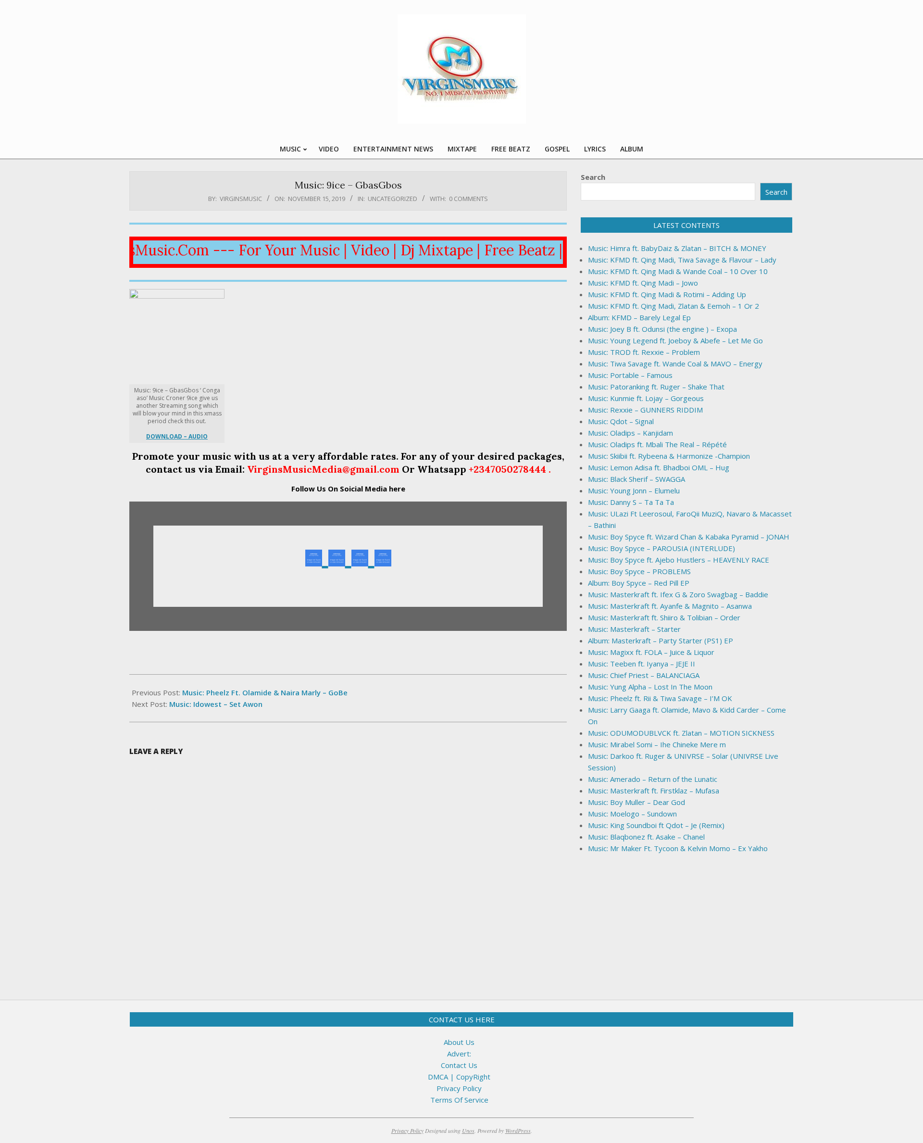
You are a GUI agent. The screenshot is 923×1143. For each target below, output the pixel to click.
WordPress (518, 1130)
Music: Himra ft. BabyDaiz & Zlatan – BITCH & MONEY (677, 248)
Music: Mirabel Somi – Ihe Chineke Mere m (657, 744)
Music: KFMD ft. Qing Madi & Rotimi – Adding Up (667, 294)
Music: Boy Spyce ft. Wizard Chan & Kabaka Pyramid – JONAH (688, 536)
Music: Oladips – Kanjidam (630, 433)
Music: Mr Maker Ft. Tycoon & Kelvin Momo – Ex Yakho (678, 848)
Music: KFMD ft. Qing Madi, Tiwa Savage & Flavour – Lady (682, 259)
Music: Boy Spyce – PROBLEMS (639, 571)
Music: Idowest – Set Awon (215, 704)
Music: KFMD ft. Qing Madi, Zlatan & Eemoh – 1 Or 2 (673, 306)
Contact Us (459, 1065)
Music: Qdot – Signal (621, 421)
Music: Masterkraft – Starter (634, 629)
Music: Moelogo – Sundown (632, 813)
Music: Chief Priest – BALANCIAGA (643, 675)
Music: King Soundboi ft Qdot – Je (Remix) (656, 825)
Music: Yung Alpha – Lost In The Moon (650, 686)
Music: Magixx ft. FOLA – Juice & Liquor (651, 652)
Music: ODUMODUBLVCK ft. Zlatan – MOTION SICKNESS (681, 733)
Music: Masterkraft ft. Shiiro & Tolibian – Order (664, 617)
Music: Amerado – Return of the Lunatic (652, 779)
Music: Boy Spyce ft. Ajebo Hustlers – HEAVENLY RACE (678, 560)
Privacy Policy (459, 1088)
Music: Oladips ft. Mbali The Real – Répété (657, 444)
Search (593, 177)
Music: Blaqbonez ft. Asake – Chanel (646, 837)
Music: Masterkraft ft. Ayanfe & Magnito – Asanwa (670, 606)
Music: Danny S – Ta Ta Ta (631, 502)
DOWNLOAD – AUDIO (177, 436)
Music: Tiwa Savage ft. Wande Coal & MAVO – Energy (675, 363)
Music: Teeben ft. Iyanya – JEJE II (641, 663)
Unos (468, 1130)
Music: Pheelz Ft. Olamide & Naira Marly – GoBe (265, 692)
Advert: (459, 1053)
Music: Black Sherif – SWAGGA (636, 479)
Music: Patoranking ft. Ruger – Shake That (656, 386)
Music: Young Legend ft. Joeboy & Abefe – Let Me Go (675, 340)
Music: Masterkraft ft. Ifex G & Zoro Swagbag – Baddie (678, 594)
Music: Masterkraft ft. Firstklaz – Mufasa (653, 790)
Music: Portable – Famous (630, 375)
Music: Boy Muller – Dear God (636, 802)
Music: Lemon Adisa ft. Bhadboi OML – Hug (658, 467)
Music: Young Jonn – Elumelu (634, 490)
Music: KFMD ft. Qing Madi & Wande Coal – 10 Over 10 (678, 271)
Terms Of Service (459, 1100)
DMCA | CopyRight (459, 1076)
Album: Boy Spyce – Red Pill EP (638, 583)
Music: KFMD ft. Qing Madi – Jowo (643, 283)
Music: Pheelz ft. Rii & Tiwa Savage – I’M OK (660, 698)
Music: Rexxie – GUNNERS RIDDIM (645, 409)
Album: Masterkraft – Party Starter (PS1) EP (660, 640)
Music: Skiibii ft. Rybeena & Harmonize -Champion (669, 456)
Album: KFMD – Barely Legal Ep (639, 317)
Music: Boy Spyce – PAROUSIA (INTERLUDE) (661, 548)
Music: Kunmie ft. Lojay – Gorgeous (646, 398)
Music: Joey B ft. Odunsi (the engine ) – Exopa (662, 329)
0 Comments (468, 198)
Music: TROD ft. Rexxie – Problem (644, 352)
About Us (459, 1042)
